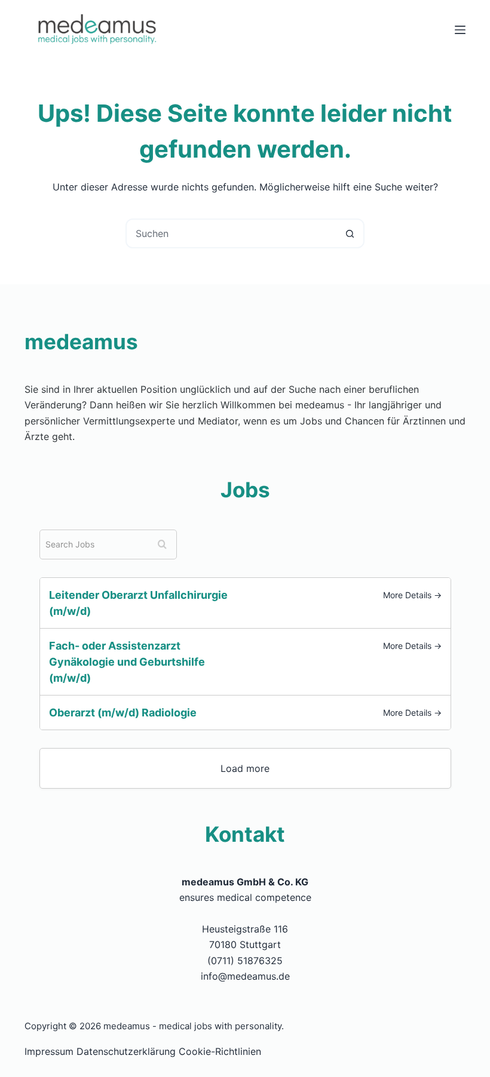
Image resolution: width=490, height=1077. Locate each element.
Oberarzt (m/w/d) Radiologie (123, 712)
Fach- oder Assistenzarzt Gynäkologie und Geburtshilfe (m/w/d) (127, 661)
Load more (245, 768)
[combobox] (231, 233)
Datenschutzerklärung (126, 1051)
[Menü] (460, 29)
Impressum (49, 1051)
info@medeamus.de (245, 976)
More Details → (412, 595)
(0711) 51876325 (245, 961)
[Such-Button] (349, 233)
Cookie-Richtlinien (220, 1051)
